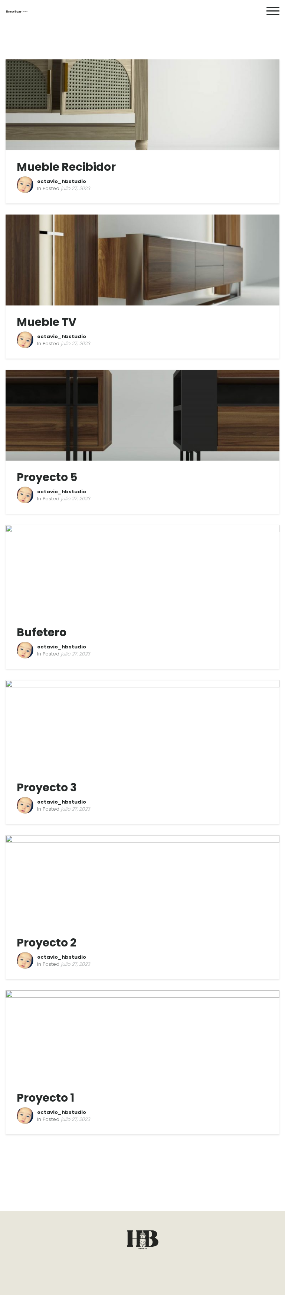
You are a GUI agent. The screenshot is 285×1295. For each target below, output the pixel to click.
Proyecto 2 (46, 943)
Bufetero (41, 632)
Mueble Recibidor (66, 167)
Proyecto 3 (47, 787)
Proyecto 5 (47, 477)
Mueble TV (46, 322)
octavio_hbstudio (61, 181)
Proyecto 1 (45, 1098)
